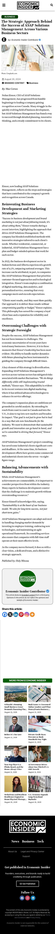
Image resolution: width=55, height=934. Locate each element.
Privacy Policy (35, 917)
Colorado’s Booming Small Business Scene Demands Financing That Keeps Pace (15, 708)
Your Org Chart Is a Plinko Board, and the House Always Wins (13, 767)
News (15, 841)
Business (33, 83)
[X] (10, 614)
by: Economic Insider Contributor (23, 40)
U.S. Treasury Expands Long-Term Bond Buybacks (38, 797)
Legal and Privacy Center (32, 851)
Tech (40, 841)
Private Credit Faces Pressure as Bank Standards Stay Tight (37, 737)
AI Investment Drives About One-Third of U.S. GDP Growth (38, 767)
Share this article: (12, 608)
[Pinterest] (21, 614)
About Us (12, 851)
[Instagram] (26, 614)
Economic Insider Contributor (26, 591)
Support (26, 856)
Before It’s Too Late (12, 734)
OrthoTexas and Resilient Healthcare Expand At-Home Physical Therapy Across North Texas (15, 798)
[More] (32, 614)
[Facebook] (4, 614)
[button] (52, 5)
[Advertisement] (27, 155)
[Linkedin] (15, 614)
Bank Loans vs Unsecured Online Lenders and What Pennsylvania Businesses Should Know (39, 708)
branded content (28, 595)
